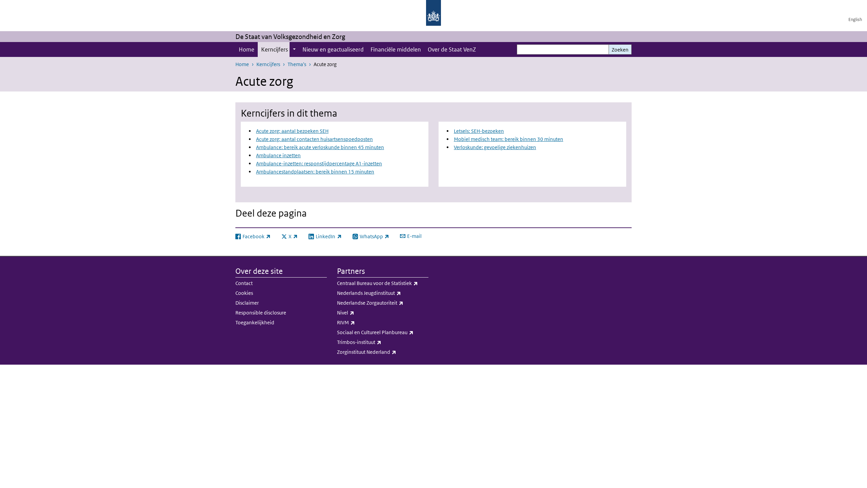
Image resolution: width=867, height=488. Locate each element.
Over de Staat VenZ (452, 49)
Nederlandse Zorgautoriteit (382, 302)
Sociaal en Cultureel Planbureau (382, 332)
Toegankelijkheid (254, 322)
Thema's (297, 64)
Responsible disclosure (260, 312)
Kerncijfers (274, 49)
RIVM (361, 322)
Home (246, 49)
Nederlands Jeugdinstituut (382, 292)
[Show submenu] (294, 49)
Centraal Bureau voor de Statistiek (382, 283)
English (855, 19)
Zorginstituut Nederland (381, 351)
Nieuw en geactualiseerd (333, 49)
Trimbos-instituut (374, 342)
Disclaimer (247, 303)
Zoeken (620, 49)
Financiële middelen (396, 49)
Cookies (244, 293)
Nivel (360, 312)
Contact (244, 283)
